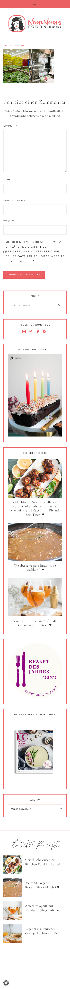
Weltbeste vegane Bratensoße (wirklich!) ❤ (35, 568)
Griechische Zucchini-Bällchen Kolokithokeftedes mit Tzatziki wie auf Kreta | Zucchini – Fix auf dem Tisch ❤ (35, 508)
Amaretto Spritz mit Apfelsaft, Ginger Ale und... (44, 908)
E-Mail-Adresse (15, 200)
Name (8, 179)
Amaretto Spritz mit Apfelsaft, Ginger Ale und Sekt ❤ (35, 623)
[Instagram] (25, 331)
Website (9, 221)
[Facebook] (38, 331)
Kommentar (11, 125)
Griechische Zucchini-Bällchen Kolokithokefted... (44, 862)
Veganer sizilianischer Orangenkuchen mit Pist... (43, 931)
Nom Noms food (35, 23)
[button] (35, 4)
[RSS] (45, 331)
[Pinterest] (32, 331)
